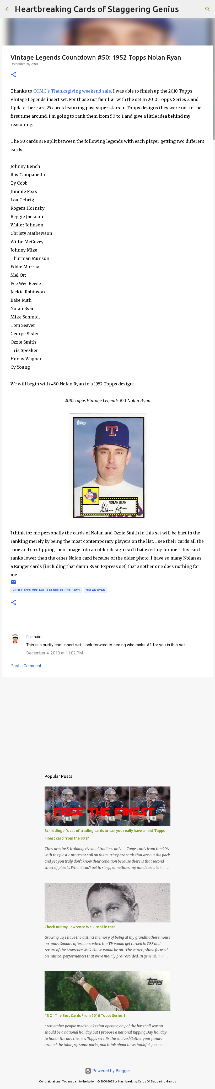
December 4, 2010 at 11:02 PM (54, 653)
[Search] (186, 9)
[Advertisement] (107, 721)
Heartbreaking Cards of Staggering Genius (97, 9)
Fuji (29, 636)
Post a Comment (25, 665)
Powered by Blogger (110, 1070)
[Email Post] (13, 584)
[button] (13, 74)
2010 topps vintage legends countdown (46, 590)
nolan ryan (95, 590)
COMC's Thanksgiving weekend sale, (72, 91)
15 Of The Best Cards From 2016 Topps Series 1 (85, 1015)
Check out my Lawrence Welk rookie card (80, 927)
